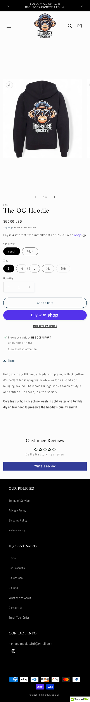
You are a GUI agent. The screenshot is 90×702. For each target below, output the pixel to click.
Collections (16, 578)
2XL (65, 269)
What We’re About (20, 598)
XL (48, 268)
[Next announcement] (82, 6)
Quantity (8, 278)
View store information (22, 349)
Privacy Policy (17, 510)
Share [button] (11, 361)
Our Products (17, 568)
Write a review (44, 466)
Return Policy (17, 530)
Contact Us (15, 608)
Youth (12, 251)
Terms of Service (19, 501)
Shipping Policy (18, 520)
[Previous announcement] (8, 6)
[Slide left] (35, 197)
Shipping (7, 227)
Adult (30, 251)
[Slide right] (54, 197)
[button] (9, 26)
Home (12, 558)
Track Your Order (19, 618)
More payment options (45, 326)
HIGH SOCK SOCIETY (50, 694)
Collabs (13, 588)
